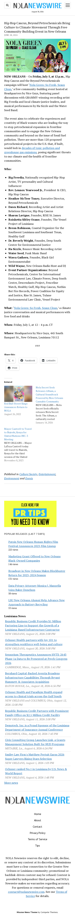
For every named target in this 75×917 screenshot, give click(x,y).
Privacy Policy (37, 833)
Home (37, 814)
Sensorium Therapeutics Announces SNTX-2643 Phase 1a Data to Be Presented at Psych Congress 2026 (36, 659)
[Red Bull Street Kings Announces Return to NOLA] (18, 394)
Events (29, 478)
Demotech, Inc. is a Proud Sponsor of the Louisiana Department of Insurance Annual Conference (37, 727)
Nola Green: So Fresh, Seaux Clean (35, 308)
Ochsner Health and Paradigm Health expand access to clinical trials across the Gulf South (33, 694)
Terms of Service (37, 839)
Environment (11, 478)
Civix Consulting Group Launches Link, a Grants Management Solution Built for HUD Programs (35, 742)
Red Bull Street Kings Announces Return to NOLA (16, 407)
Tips (37, 845)
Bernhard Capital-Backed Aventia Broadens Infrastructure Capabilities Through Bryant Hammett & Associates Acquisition (32, 677)
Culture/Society (28, 474)
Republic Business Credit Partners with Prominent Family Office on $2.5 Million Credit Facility (37, 713)
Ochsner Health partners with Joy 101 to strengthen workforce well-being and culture (33, 642)
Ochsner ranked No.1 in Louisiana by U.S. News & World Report (36, 771)
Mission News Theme (27, 912)
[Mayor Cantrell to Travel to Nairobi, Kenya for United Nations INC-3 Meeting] (20, 444)
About (37, 820)
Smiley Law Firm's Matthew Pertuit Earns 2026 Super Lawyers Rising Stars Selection (34, 757)
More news (11, 783)
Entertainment (47, 474)
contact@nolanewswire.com (26, 892)
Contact (37, 826)
